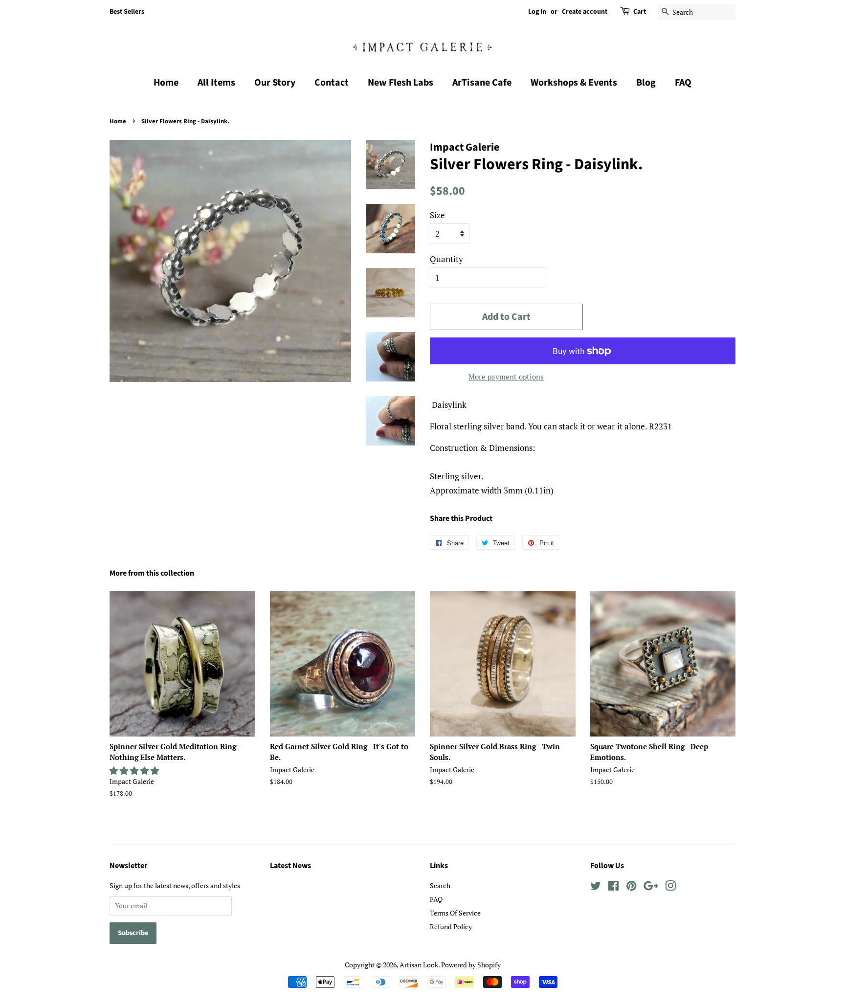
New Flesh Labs (400, 82)
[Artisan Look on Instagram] (670, 887)
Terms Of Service (455, 912)
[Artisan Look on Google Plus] (651, 887)
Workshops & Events (574, 82)
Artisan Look (419, 964)
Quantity (446, 259)
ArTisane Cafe (481, 82)
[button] (135, 770)
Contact (331, 82)
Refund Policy (451, 926)
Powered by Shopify (471, 964)
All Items (216, 82)
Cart (639, 12)
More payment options (506, 376)
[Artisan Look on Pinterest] (631, 887)
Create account (584, 12)
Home (166, 82)
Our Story (274, 82)
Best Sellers (127, 12)
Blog (646, 82)
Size (437, 215)
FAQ (683, 82)
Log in (537, 12)
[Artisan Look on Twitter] (595, 887)
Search (440, 885)
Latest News (290, 865)
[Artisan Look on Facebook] (613, 887)
